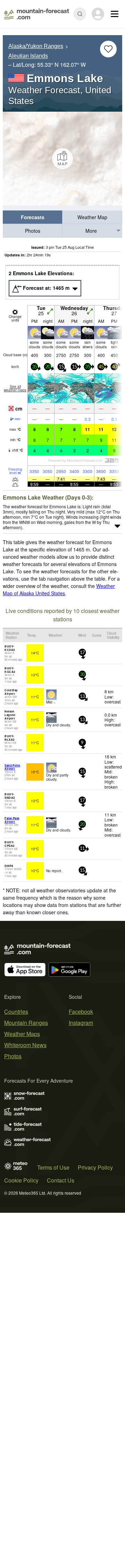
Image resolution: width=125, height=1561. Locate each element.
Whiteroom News (25, 1045)
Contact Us (60, 1180)
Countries (16, 1012)
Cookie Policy (21, 1180)
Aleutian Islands (28, 56)
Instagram (81, 1023)
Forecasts (32, 217)
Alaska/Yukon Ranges (35, 46)
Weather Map (92, 217)
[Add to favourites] (108, 49)
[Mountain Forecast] (36, 13)
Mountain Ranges (26, 1023)
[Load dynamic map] (62, 158)
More (91, 230)
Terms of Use (53, 1167)
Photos (32, 230)
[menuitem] (32, 217)
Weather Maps (22, 1034)
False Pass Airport (12, 819)
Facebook (81, 1012)
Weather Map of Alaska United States (59, 589)
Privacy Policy (95, 1167)
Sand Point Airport (12, 767)
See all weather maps (15, 388)
